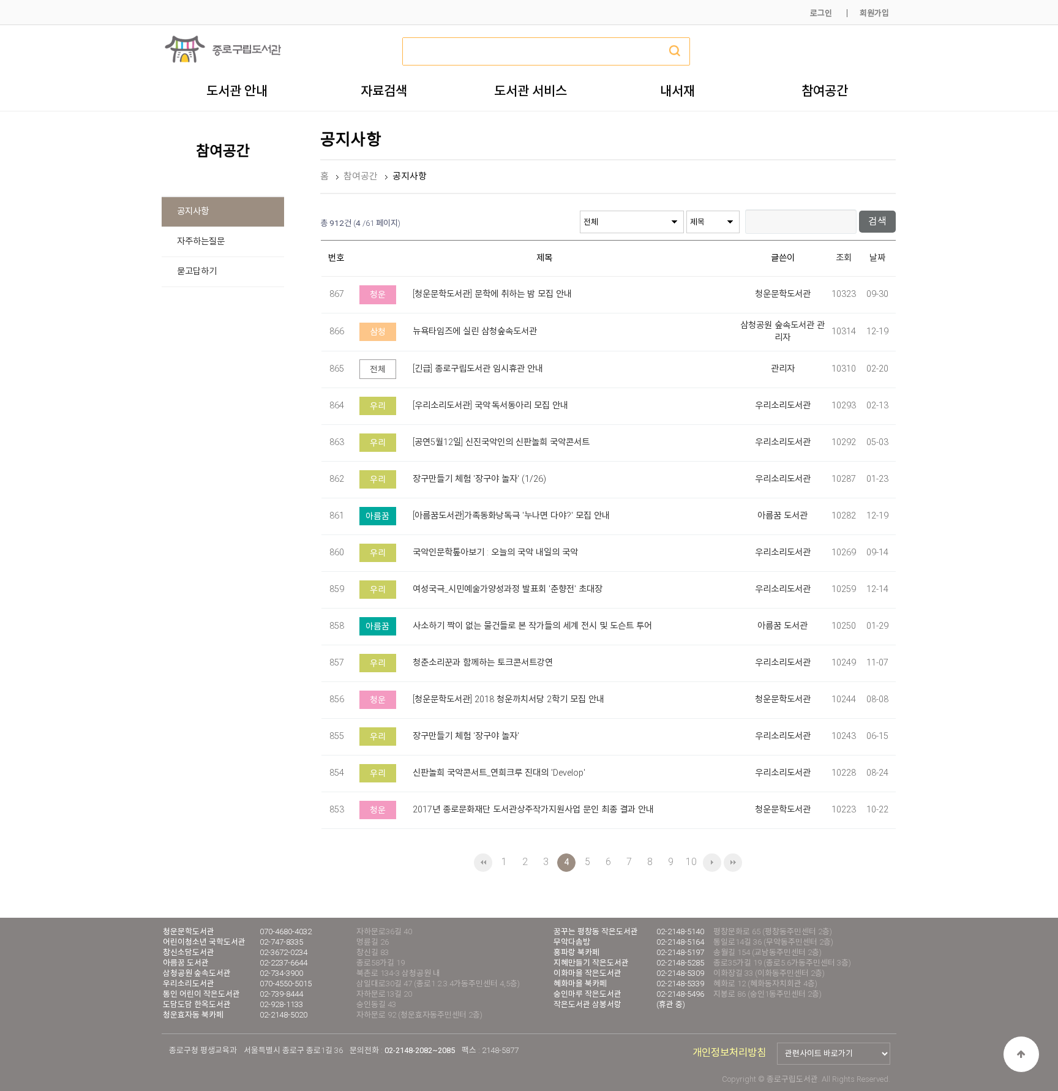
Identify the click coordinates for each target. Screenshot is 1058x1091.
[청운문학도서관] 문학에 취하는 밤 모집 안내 (492, 294)
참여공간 (824, 91)
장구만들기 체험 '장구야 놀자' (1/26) (479, 479)
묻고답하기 (197, 271)
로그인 (821, 13)
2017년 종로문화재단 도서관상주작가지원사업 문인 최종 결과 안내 (533, 809)
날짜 (877, 258)
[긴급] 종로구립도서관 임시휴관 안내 (478, 369)
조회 (844, 258)
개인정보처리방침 (729, 1053)
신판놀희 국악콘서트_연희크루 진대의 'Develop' (499, 773)
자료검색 (384, 91)
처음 (483, 862)
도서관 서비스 (530, 91)
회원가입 (874, 13)
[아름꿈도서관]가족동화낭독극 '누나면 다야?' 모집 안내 (511, 516)
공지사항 (193, 211)
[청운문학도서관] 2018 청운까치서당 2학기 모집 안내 (508, 699)
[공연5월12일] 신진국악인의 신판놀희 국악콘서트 (501, 442)
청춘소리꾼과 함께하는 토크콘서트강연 (483, 663)
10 (691, 862)
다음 (712, 862)
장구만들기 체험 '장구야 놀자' (466, 736)
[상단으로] (1021, 1054)
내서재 (677, 91)
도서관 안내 (237, 91)
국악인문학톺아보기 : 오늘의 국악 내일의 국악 (495, 552)
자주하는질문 (201, 241)
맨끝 (733, 862)
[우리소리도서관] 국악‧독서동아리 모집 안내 (490, 405)
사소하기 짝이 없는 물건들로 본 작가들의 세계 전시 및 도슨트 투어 (532, 626)
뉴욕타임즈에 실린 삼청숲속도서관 (475, 331)
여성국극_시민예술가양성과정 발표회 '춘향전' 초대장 (507, 589)
